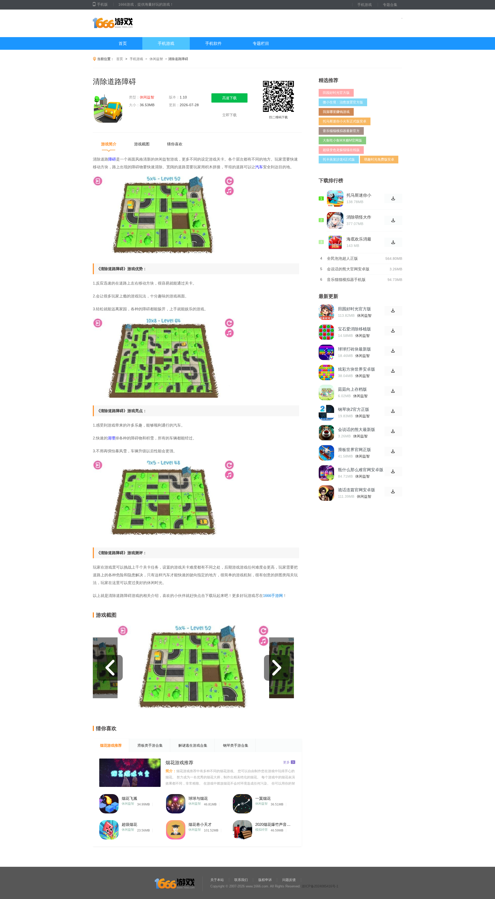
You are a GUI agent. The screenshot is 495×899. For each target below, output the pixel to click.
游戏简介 (109, 144)
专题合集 (390, 4)
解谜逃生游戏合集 (192, 745)
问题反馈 (289, 880)
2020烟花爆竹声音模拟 (274, 824)
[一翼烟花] (242, 802)
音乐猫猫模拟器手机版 (346, 279)
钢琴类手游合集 (235, 745)
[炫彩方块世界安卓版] (326, 372)
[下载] (393, 310)
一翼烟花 (263, 798)
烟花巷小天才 (200, 824)
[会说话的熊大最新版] (326, 432)
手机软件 (213, 43)
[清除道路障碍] (108, 109)
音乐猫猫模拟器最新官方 (341, 131)
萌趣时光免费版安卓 (379, 159)
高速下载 (229, 98)
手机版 (102, 4)
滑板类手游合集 (150, 745)
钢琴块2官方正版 (353, 409)
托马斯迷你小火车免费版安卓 (358, 195)
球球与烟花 (198, 798)
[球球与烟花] (175, 802)
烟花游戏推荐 (111, 745)
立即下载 (229, 115)
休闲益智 (156, 59)
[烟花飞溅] (109, 802)
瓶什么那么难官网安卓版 (360, 470)
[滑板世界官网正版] (326, 453)
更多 (286, 762)
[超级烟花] (109, 828)
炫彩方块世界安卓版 (356, 369)
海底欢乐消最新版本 (358, 239)
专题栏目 (261, 43)
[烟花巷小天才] (175, 828)
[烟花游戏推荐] (130, 773)
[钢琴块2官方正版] (326, 412)
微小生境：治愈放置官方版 (343, 102)
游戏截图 (142, 144)
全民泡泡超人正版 (342, 258)
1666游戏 (144, 23)
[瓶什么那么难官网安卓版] (326, 473)
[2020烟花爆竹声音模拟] (242, 828)
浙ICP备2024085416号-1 (320, 886)
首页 (123, 43)
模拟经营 (261, 829)
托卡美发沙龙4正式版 (339, 159)
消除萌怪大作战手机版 (358, 217)
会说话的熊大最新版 (356, 429)
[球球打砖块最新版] (326, 352)
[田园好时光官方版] (326, 312)
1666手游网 (273, 595)
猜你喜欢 (175, 144)
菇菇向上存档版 (352, 389)
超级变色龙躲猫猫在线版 (341, 150)
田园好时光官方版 (336, 93)
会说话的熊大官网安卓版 (348, 269)
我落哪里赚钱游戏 (336, 112)
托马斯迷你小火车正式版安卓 (344, 121)
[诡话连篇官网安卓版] (326, 493)
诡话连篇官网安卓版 (356, 490)
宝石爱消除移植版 (354, 329)
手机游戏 (364, 4)
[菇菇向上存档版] (326, 392)
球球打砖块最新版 (354, 349)
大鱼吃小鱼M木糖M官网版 (342, 140)
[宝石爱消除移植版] (326, 332)
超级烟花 (129, 824)
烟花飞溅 (129, 798)
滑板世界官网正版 (354, 449)
